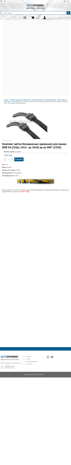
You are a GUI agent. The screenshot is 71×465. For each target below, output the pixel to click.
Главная (28, 356)
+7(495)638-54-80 (9, 366)
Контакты (29, 364)
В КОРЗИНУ (19, 159)
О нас (28, 359)
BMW (58, 100)
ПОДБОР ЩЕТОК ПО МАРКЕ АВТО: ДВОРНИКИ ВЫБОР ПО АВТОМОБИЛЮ (33, 100)
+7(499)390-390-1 (9, 368)
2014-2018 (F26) (17, 101)
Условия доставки (31, 361)
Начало (6, 100)
